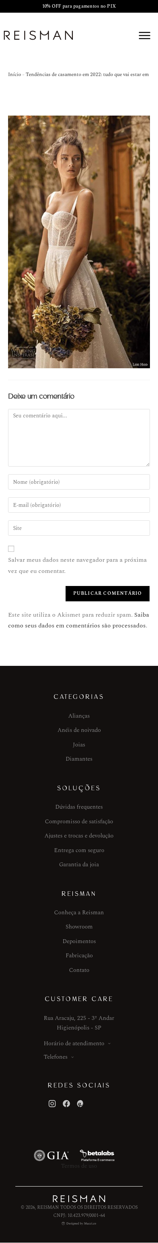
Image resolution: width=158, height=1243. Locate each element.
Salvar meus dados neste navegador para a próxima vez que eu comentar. (77, 565)
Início (14, 74)
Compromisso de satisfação (79, 821)
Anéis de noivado (79, 730)
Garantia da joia (79, 864)
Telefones (55, 1057)
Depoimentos (79, 941)
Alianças (79, 716)
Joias (79, 744)
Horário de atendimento (74, 1043)
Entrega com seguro (79, 850)
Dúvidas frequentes (79, 807)
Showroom (79, 926)
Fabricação (79, 955)
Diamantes (79, 759)
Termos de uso (79, 1166)
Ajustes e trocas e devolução (79, 835)
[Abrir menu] (144, 35)
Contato (79, 970)
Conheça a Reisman (79, 912)
